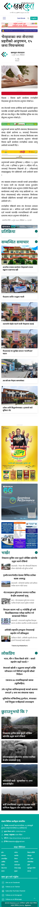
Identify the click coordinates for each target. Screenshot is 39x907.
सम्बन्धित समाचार (15, 242)
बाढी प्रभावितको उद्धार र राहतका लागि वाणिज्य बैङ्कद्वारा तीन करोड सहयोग (19, 806)
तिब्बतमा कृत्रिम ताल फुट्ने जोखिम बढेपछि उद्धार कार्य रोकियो (17, 735)
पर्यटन (16, 852)
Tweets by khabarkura (19, 646)
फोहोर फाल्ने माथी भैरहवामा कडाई (18, 324)
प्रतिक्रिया (8, 231)
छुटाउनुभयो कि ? (14, 711)
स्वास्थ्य (16, 862)
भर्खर (5, 552)
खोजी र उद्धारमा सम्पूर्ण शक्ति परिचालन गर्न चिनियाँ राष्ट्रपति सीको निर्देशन (19, 671)
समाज (29, 871)
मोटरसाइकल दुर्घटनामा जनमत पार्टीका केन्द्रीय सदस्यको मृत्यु (19, 758)
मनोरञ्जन (17, 865)
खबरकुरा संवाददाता (18, 52)
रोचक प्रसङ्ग (17, 868)
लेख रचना (4, 868)
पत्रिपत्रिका (30, 862)
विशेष (3, 865)
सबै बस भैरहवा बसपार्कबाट (13, 380)
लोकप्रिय (8, 653)
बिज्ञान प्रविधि (31, 852)
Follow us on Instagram (14, 895)
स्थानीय (16, 855)
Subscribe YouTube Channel (15, 891)
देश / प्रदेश (30, 859)
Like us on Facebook (13, 882)
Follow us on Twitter (13, 887)
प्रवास (2, 871)
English (34, 18)
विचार (16, 859)
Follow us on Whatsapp (14, 899)
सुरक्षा (16, 871)
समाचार (3, 855)
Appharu (28, 905)
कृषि (28, 865)
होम (2, 852)
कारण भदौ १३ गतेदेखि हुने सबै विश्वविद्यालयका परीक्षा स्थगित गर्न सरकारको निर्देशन (19, 612)
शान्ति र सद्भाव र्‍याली (13, 297)
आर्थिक (3, 862)
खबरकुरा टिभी (31, 868)
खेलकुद (29, 855)
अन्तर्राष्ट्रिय (4, 859)
